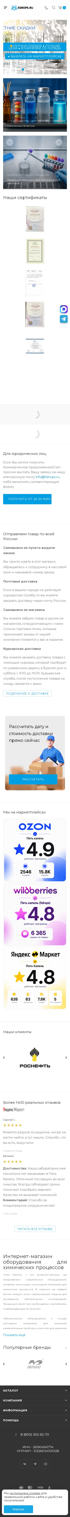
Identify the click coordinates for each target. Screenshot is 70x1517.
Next (66, 1058)
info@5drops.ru (48, 477)
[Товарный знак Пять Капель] (35, 219)
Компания (12, 1400)
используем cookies (25, 1493)
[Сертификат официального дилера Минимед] (35, 251)
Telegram (35, 1460)
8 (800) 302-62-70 (35, 1434)
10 (57, 69)
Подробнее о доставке (27, 693)
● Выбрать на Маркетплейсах (35, 56)
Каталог (11, 1390)
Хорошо (18, 1509)
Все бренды (66, 1348)
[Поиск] (53, 8)
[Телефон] (46, 8)
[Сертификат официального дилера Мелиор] (35, 378)
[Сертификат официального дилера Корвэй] (35, 346)
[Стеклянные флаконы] (35, 105)
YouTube (46, 1460)
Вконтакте (25, 1460)
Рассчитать (33, 779)
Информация (15, 1410)
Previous (4, 1058)
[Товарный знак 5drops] (35, 314)
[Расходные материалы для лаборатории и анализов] (35, 162)
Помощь (11, 1420)
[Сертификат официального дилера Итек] (35, 283)
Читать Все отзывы (35, 1229)
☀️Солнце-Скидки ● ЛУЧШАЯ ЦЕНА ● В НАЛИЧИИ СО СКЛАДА (35, 47)
